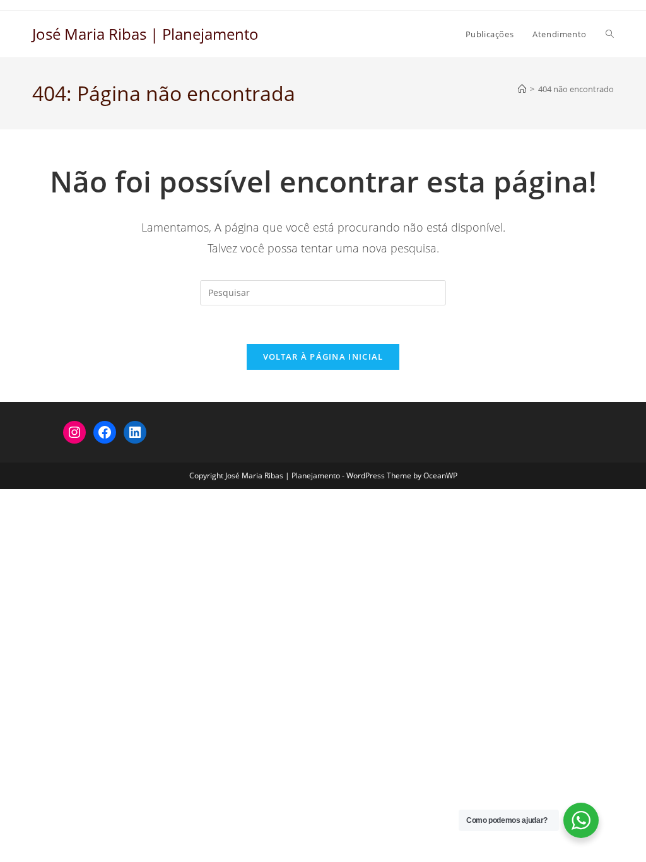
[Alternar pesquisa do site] (609, 34)
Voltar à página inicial (323, 356)
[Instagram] (74, 432)
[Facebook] (104, 432)
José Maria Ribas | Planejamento (145, 33)
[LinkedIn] (135, 432)
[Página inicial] (522, 89)
